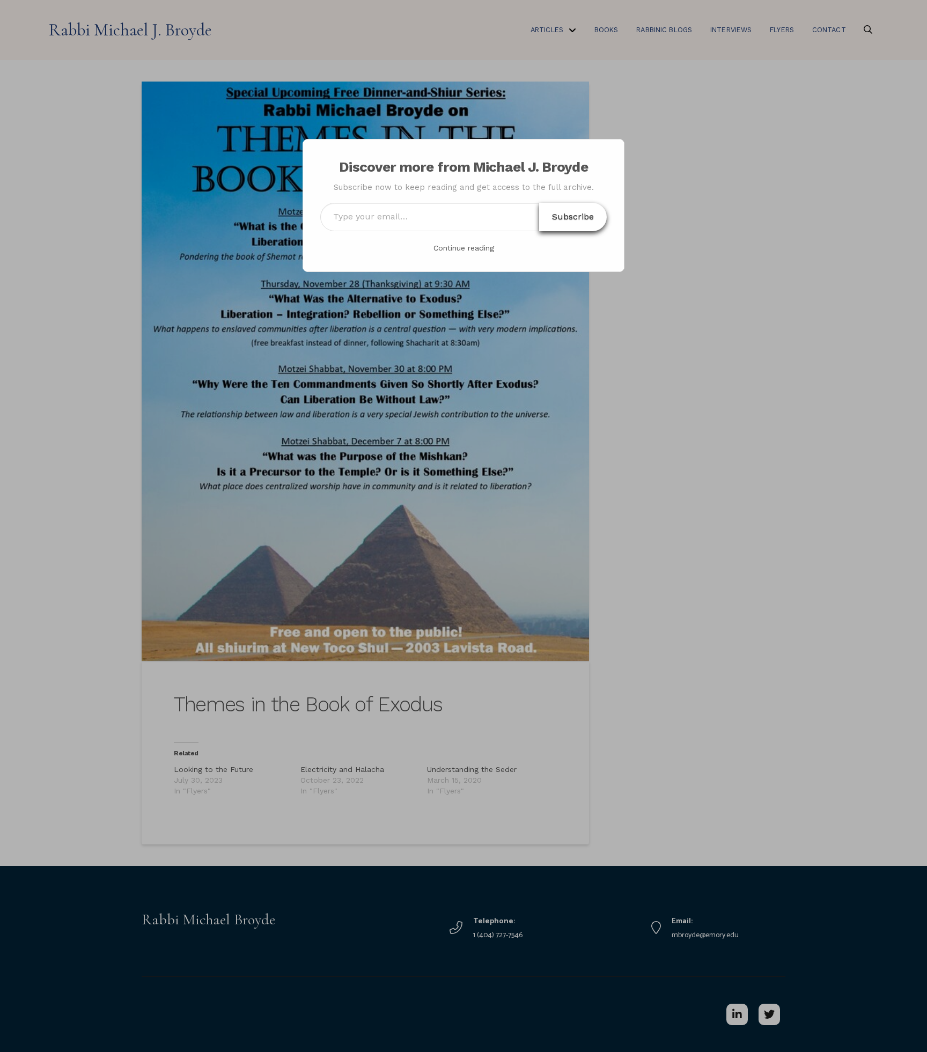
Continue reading (463, 248)
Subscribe (573, 216)
